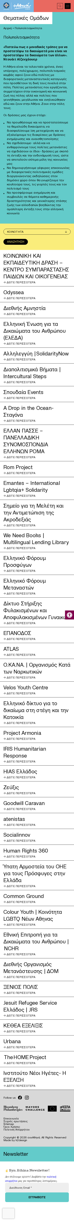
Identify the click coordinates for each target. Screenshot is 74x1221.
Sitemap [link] (8, 1124)
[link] (69, 614)
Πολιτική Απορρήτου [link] (16, 1129)
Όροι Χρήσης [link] (11, 1126)
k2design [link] (21, 1140)
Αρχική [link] (7, 28)
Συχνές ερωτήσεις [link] (15, 1121)
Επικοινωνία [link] (11, 1118)
